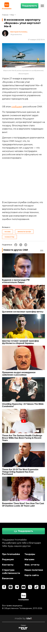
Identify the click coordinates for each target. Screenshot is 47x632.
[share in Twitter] (20, 244)
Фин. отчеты (32, 564)
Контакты (7, 564)
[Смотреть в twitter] (30, 587)
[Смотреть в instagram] (11, 587)
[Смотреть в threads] (43, 587)
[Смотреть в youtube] (23, 587)
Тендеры (30, 554)
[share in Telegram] (25, 244)
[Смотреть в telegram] (17, 587)
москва (7, 232)
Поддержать (29, 5)
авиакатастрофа (24, 232)
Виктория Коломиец (18, 32)
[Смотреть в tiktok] (36, 587)
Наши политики (34, 570)
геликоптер (9, 237)
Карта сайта (32, 575)
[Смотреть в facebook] (4, 587)
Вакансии (7, 578)
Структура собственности (11, 571)
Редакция (8, 559)
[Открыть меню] (42, 5)
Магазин (29, 559)
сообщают (16, 106)
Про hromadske (11, 554)
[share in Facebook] (15, 244)
